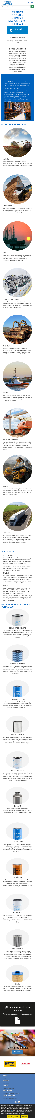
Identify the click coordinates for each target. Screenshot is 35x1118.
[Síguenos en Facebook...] (18, 1042)
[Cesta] (28, 2)
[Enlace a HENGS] (9, 1063)
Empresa (5, 1075)
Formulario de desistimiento (10, 1098)
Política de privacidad (8, 1088)
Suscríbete (17, 1052)
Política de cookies (7, 1090)
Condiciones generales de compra (11, 1093)
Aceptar (10, 1116)
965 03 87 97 (18, 1036)
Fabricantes (6, 1083)
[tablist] (17, 1063)
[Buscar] (32, 6)
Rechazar (16, 1116)
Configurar (24, 1116)
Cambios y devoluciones (9, 1095)
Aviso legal (5, 1085)
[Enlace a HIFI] (25, 1063)
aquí (12, 1110)
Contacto (5, 1078)
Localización (6, 1080)
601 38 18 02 (18, 1033)
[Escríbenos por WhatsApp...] (16, 1042)
